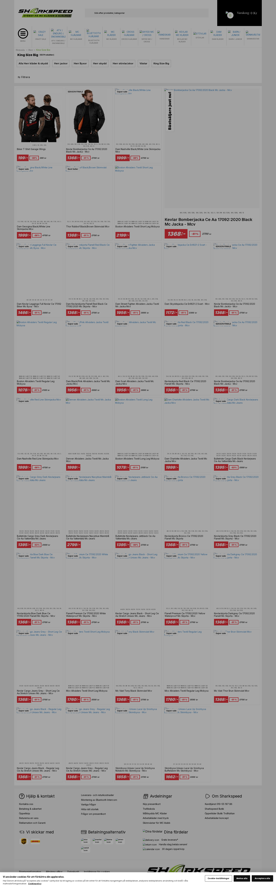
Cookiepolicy (34, 883)
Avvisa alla (241, 878)
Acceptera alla (262, 878)
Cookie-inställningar (218, 878)
